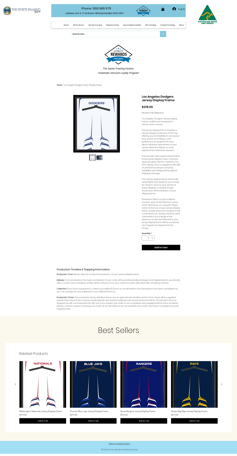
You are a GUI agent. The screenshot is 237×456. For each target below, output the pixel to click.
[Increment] (152, 238)
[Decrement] (144, 238)
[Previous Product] (15, 384)
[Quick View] (42, 384)
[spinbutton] (148, 238)
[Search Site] (163, 34)
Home (59, 85)
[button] (162, 9)
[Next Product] (221, 384)
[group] (118, 392)
